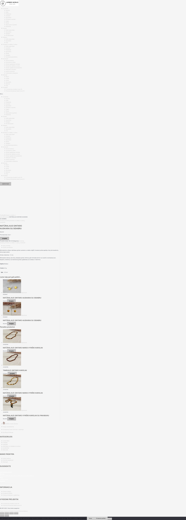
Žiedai (7, 23)
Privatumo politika (100, 518)
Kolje (7, 12)
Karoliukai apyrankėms (11, 57)
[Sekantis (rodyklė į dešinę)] (7, 516)
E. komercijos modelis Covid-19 (14, 89)
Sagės (7, 21)
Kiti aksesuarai (9, 35)
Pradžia (2, 215)
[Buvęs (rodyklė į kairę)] (2, 516)
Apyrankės (8, 17)
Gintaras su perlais (10, 19)
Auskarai (8, 15)
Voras (7, 80)
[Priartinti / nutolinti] (2, 513)
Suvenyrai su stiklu (11, 62)
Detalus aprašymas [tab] (8, 247)
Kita (7, 42)
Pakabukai (8, 14)
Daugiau (11, 301)
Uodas (7, 78)
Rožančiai (8, 26)
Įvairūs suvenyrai (10, 71)
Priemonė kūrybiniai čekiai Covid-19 (15, 91)
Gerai (90, 518)
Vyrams (5, 28)
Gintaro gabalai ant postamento (14, 67)
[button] (93, 94)
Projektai (5, 87)
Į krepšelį (4, 238)
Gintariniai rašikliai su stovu (13, 66)
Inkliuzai (5, 75)
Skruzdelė (8, 82)
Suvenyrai (5, 58)
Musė (7, 76)
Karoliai (8, 10)
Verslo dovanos (10, 60)
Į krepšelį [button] (12, 373)
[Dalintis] (11, 513)
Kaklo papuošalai (10, 30)
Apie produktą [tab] (6, 245)
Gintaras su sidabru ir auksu (10, 44)
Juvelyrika (5, 8)
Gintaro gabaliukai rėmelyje (13, 64)
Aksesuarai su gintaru (11, 24)
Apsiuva (8, 83)
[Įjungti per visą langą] (7, 513)
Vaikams (5, 37)
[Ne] (110, 519)
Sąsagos (8, 33)
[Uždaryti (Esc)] (16, 513)
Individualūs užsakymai (12, 73)
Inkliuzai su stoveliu (11, 69)
